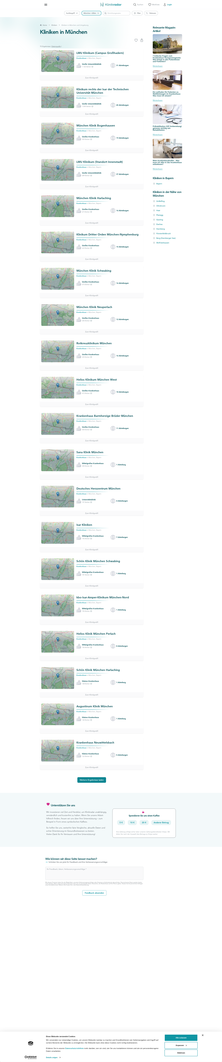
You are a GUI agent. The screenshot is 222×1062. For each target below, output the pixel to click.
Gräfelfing (160, 201)
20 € (144, 822)
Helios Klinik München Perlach (96, 633)
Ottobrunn (160, 206)
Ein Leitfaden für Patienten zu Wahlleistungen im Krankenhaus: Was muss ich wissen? (167, 94)
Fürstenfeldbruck (163, 233)
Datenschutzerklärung (82, 885)
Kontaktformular (53, 885)
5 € (121, 822)
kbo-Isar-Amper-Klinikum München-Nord (102, 597)
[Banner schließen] (203, 1035)
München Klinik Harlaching (93, 198)
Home (45, 25)
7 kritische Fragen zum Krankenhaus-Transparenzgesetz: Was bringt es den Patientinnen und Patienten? (167, 59)
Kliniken (54, 25)
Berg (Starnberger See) (166, 238)
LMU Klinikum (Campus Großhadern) (100, 53)
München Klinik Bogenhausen (95, 125)
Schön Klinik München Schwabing (98, 561)
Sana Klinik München (89, 452)
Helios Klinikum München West (96, 379)
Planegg (159, 215)
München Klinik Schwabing (93, 270)
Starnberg (160, 229)
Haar (158, 210)
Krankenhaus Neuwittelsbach (95, 742)
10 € (132, 822)
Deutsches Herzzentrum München (98, 488)
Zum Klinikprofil (91, 78)
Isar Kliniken (84, 524)
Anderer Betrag (161, 822)
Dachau (159, 224)
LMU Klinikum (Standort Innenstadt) (99, 162)
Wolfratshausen (162, 243)
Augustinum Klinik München (94, 706)
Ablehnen (181, 1053)
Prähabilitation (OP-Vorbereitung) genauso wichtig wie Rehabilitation (167, 128)
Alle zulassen (181, 1038)
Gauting (159, 220)
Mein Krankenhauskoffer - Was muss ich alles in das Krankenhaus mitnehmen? (167, 162)
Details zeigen (51, 1057)
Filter (139, 13)
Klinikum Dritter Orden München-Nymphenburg (107, 234)
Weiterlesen (158, 66)
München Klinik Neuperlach (94, 307)
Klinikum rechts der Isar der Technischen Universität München (102, 91)
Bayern (159, 184)
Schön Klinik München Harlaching (98, 670)
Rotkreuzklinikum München (94, 343)
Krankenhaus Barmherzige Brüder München (104, 416)
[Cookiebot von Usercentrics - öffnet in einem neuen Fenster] (31, 1057)
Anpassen (180, 1045)
